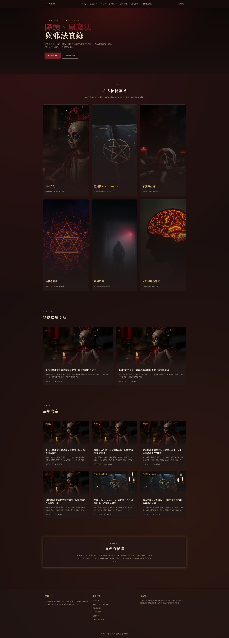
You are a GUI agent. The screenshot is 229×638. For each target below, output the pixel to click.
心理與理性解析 (147, 4)
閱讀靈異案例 (70, 55)
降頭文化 (84, 4)
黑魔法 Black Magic (98, 4)
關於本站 (181, 4)
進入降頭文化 (53, 55)
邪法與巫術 (113, 4)
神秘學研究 (124, 4)
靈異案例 (134, 4)
